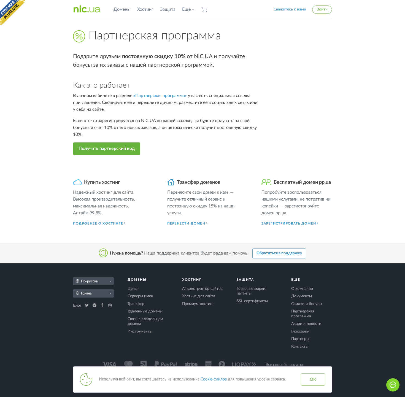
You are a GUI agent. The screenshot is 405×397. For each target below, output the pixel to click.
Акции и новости (306, 324)
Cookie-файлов (214, 379)
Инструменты (140, 331)
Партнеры (300, 339)
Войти (322, 9)
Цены (132, 289)
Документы (301, 296)
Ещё (186, 9)
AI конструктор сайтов (202, 289)
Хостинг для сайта (198, 296)
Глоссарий (300, 331)
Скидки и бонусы (306, 304)
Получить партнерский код (107, 148)
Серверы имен (140, 296)
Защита (167, 9)
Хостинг (145, 9)
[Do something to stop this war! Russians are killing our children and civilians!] (12, 12)
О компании (302, 289)
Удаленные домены (145, 311)
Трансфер (136, 304)
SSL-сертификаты (252, 301)
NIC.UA (87, 9)
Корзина (204, 9)
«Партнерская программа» (160, 95)
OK (313, 379)
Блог (78, 305)
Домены (122, 9)
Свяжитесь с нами (290, 9)
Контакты (299, 347)
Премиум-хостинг (198, 304)
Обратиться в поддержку (279, 253)
